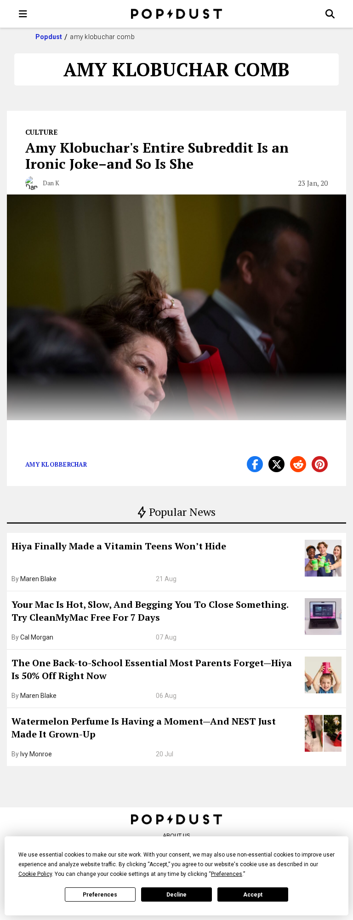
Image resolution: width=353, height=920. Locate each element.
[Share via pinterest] (320, 464)
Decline (176, 894)
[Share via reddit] (298, 464)
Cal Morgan (36, 637)
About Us (176, 836)
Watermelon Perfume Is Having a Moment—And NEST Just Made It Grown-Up (143, 727)
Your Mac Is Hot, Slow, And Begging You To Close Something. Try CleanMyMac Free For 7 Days (149, 610)
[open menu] (23, 14)
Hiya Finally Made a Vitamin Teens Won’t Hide (118, 546)
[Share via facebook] (255, 464)
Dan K (51, 183)
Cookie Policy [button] (35, 874)
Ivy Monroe (36, 754)
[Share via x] (276, 464)
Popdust (49, 36)
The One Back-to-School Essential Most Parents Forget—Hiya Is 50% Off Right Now (151, 669)
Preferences (100, 894)
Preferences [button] (226, 874)
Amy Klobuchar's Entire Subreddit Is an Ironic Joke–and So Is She (157, 155)
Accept (252, 894)
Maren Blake (38, 579)
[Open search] (330, 14)
